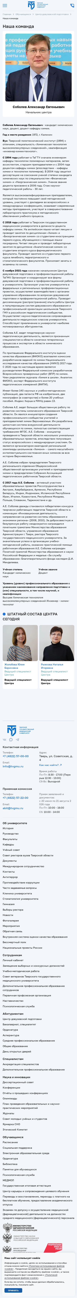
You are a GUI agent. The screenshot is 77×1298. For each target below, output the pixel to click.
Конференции (11, 1087)
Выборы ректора (13, 909)
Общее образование (15, 1046)
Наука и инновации (16, 1077)
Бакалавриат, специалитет (19, 1024)
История (8, 828)
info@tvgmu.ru (13, 766)
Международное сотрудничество (23, 866)
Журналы (8, 1113)
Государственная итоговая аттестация (27, 1185)
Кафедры (8, 844)
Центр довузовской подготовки (52, 14)
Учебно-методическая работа (21, 971)
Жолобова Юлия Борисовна (14, 666)
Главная (7, 14)
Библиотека (10, 1163)
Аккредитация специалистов (21, 1064)
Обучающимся (23, 14)
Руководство (10, 833)
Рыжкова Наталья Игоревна (52, 666)
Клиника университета (17, 893)
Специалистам (13, 1059)
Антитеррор (10, 876)
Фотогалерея (11, 920)
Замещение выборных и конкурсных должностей (33, 965)
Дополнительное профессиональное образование (34, 1069)
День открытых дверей (17, 1051)
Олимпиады (10, 1098)
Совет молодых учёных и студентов (25, 1118)
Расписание (10, 1142)
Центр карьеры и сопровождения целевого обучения (36, 1191)
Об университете (15, 823)
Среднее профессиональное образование (29, 1040)
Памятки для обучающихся (20, 1169)
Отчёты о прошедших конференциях (25, 1093)
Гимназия (9, 904)
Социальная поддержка (17, 1147)
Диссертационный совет (18, 1082)
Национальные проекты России (22, 947)
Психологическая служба (19, 1006)
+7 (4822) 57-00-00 (16, 756)
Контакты (9, 871)
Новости (8, 914)
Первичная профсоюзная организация (27, 995)
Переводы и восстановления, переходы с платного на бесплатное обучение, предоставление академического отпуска (37, 1200)
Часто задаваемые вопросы (20, 887)
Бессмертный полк (14, 942)
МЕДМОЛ (8, 1180)
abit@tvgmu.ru (13, 808)
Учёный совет (11, 849)
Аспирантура (11, 1035)
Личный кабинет (13, 960)
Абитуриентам (13, 1013)
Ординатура (10, 1029)
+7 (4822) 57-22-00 (15, 797)
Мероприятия (11, 925)
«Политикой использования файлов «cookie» (30, 1276)
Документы (10, 860)
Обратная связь (12, 931)
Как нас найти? (49, 764)
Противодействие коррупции (21, 882)
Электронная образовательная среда (26, 1153)
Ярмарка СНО (11, 1124)
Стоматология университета (20, 898)
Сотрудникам (12, 955)
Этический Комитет (15, 1129)
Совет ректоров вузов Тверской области (28, 855)
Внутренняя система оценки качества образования (35, 936)
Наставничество (13, 1000)
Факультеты (10, 839)
